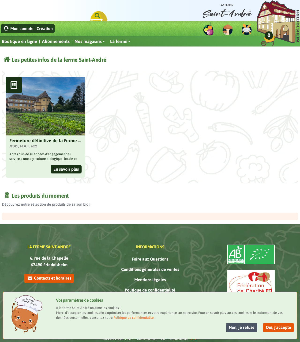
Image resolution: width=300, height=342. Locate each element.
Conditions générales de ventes (150, 269)
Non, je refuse (242, 327)
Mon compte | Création (31, 28)
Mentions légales (150, 279)
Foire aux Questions (150, 259)
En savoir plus (66, 169)
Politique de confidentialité (150, 290)
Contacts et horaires (52, 278)
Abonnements (56, 41)
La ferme (118, 41)
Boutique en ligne (19, 41)
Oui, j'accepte (278, 327)
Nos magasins (88, 41)
